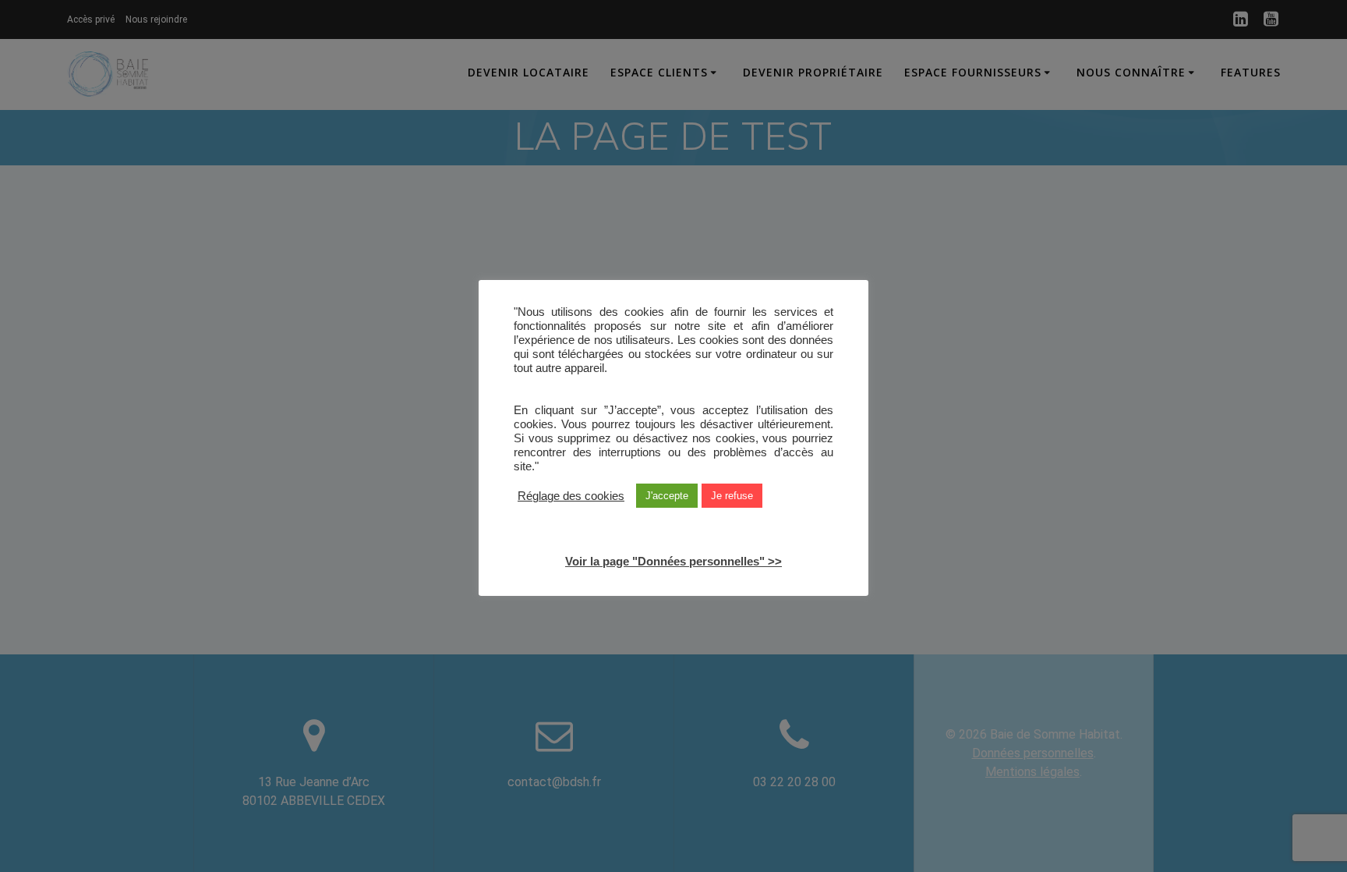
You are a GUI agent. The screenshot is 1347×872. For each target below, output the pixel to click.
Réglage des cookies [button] (571, 495)
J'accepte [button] (666, 496)
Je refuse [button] (732, 496)
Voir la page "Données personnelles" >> (673, 560)
